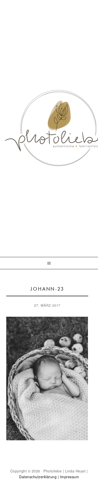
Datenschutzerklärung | (39, 476)
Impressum (69, 476)
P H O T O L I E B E (49, 120)
